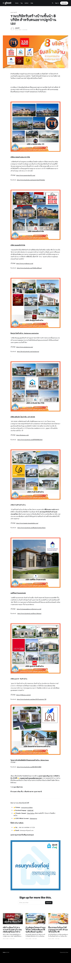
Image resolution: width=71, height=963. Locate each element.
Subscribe (64, 3)
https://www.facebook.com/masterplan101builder (31, 180)
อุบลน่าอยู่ (30, 810)
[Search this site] (53, 3)
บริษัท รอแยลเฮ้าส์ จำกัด (18, 245)
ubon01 (17, 28)
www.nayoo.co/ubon (27, 807)
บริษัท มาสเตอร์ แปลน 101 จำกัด (20, 157)
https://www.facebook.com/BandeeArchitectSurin (31, 528)
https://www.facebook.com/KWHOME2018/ (30, 440)
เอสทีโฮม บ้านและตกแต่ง (18, 593)
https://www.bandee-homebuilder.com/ (27, 523)
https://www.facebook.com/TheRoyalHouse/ (29, 268)
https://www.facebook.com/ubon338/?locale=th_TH (31, 699)
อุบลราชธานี (14, 12)
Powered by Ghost (64, 952)
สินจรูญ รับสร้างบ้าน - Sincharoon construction (25, 333)
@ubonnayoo (33, 818)
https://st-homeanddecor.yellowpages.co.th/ (29, 609)
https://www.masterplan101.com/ (25, 175)
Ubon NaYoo (30, 813)
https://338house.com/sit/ (23, 695)
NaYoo (4, 952)
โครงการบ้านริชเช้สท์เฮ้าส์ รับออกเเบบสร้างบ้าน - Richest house (30, 760)
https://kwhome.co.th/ (22, 435)
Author (26, 3)
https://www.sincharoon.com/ (24, 347)
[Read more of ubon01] (12, 29)
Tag (21, 3)
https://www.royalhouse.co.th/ (24, 263)
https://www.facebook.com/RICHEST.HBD (29, 767)
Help (32, 3)
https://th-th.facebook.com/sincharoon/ (28, 351)
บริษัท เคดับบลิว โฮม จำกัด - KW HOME (23, 417)
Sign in (57, 3)
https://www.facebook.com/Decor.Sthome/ (29, 613)
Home (16, 3)
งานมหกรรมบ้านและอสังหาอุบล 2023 (30, 778)
